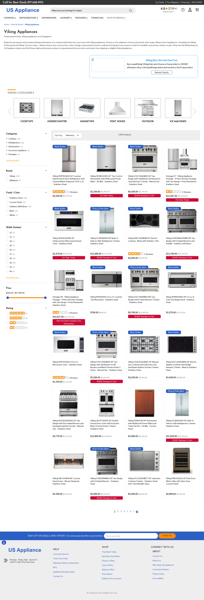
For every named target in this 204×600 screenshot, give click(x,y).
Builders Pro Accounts (111, 578)
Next (194, 111)
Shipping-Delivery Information (66, 563)
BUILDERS (197, 2)
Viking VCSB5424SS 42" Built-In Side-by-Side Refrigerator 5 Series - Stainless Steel (181, 423)
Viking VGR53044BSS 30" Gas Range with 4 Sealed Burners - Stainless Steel (106, 481)
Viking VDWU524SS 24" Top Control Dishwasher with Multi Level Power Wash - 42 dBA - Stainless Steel (106, 179)
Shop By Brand (115, 18)
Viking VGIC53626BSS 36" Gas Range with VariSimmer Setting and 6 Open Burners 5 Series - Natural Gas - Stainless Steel (144, 180)
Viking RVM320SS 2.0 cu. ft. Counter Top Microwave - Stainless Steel (106, 298)
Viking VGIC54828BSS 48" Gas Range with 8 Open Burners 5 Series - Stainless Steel (144, 299)
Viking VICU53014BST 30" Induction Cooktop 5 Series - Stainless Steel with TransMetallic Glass (144, 481)
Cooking (9, 18)
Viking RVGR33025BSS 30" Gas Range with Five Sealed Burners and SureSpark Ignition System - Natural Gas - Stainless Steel (68, 424)
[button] (130, 10)
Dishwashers (49, 18)
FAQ (55, 567)
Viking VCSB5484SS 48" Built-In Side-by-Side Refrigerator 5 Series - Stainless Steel (105, 241)
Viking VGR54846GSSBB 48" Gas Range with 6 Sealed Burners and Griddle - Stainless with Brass (180, 241)
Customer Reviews (161, 569)
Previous (10, 111)
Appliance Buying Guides (64, 572)
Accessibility (158, 578)
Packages (80, 18)
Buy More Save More (111, 556)
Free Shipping (172, 2)
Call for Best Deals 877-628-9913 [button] (23, 2)
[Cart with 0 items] (197, 10)
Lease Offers (107, 565)
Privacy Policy (158, 574)
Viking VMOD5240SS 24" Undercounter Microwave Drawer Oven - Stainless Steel (67, 241)
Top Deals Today (109, 552)
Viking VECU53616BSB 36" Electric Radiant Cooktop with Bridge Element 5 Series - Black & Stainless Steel (181, 366)
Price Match (107, 574)
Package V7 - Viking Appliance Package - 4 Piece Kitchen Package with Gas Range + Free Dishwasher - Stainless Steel (181, 180)
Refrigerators (27, 18)
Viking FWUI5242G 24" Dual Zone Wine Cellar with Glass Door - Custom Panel (180, 481)
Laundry (65, 18)
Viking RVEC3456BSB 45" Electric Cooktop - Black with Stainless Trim (143, 239)
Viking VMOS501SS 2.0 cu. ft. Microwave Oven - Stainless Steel (67, 363)
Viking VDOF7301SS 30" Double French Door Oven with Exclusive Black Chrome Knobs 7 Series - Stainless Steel (104, 424)
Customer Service (61, 554)
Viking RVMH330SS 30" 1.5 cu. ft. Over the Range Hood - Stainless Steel (180, 299)
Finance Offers (108, 560)
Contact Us (58, 576)
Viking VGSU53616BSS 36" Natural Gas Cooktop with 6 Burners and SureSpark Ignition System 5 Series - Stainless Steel (144, 366)
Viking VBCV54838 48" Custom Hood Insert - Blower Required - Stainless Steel (66, 481)
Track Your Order (60, 558)
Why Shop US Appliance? (163, 565)
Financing (185, 2)
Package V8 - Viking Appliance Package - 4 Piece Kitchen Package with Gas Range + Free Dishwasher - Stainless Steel (68, 301)
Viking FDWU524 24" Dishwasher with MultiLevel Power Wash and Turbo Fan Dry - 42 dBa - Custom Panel (142, 424)
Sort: (59, 135)
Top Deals (159, 2)
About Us (157, 560)
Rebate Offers (108, 569)
